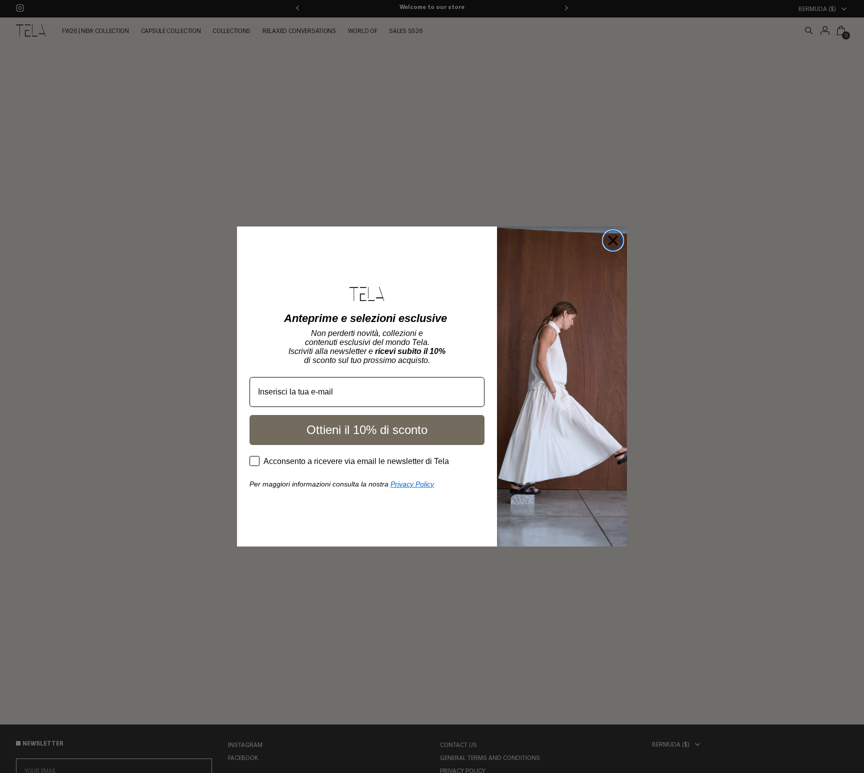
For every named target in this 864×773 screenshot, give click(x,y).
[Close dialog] (613, 240)
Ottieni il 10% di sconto (367, 429)
